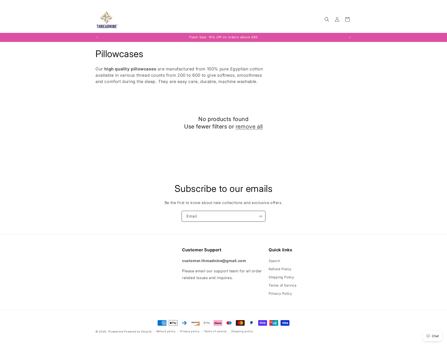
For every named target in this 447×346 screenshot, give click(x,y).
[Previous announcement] (97, 37)
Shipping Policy (281, 277)
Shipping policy (242, 331)
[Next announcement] (350, 37)
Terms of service (215, 331)
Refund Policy (280, 269)
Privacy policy (189, 331)
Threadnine (115, 331)
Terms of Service (283, 285)
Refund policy (166, 331)
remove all (249, 126)
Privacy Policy (280, 293)
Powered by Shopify (138, 331)
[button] (327, 19)
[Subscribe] (260, 216)
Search (274, 261)
